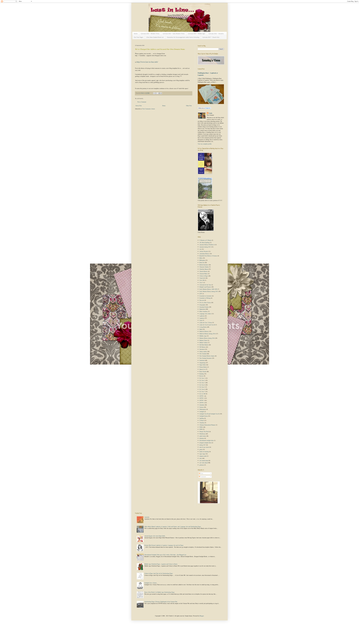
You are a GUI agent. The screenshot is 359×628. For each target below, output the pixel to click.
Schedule (201, 405)
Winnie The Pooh (204, 431)
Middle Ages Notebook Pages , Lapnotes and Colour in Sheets (160, 564)
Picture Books (203, 367)
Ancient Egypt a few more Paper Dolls (154, 536)
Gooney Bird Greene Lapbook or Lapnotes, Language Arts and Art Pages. (164, 545)
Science (201, 407)
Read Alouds (202, 371)
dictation (201, 438)
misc (200, 458)
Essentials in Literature (205, 296)
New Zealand (202, 354)
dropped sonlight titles (205, 443)
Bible (200, 258)
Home (136, 33)
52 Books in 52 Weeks (205, 240)
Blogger (202, 616)
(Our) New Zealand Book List (155, 37)
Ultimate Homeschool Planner (207, 425)
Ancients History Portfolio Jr (207, 245)
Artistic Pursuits (203, 251)
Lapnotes (201, 318)
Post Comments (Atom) (148, 109)
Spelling (201, 418)
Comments (203, 476)
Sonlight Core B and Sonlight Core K (209, 414)
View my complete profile (205, 144)
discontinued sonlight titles (206, 440)
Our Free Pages (138, 37)
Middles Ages (203, 336)
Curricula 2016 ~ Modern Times (150, 33)
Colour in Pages (203, 276)
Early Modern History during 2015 (208, 291)
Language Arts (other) (205, 314)
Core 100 (201, 280)
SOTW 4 (201, 403)
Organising (202, 363)
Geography (202, 305)
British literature (203, 265)
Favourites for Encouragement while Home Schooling (183, 37)
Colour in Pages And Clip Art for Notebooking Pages (158, 573)
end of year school (204, 447)
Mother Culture (203, 342)
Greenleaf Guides (204, 307)
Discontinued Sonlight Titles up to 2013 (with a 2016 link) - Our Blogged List (165, 555)
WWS (200, 429)
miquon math (202, 456)
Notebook (202, 360)
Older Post (189, 105)
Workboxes (202, 434)
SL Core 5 (202, 387)
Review (201, 376)
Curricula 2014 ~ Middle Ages (196, 33)
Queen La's (202, 369)
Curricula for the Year (205, 285)
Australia (146, 517)
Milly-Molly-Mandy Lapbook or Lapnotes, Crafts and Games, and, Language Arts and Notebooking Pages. (172, 526)
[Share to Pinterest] (161, 93)
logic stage (202, 454)
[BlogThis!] (156, 93)
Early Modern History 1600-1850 (208, 289)
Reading (201, 374)
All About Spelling (204, 242)
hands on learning (204, 451)
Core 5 (201, 282)
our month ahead (203, 460)
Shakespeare (202, 409)
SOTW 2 (201, 398)
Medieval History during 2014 (207, 334)
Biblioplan (202, 260)
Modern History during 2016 (207, 338)
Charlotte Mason (203, 269)
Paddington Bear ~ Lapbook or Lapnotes (208, 74)
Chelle (210, 113)
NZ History (202, 347)
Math (200, 329)
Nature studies (203, 351)
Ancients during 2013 (205, 247)
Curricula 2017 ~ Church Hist (210, 37)
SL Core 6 (202, 389)
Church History (203, 271)
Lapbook (201, 316)
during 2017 (202, 445)
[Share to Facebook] (159, 93)
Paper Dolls (202, 365)
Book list (201, 262)
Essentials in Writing (204, 298)
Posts (201, 473)
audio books (202, 436)
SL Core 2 (202, 380)
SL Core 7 (202, 391)
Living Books (203, 327)
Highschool (202, 309)
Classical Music (203, 273)
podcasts (201, 465)
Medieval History (204, 331)
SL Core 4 (202, 385)
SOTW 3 (201, 400)
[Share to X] (157, 93)
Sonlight (201, 411)
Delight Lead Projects (205, 287)
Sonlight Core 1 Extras (150, 583)
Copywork (202, 278)
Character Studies (204, 267)
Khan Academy (203, 311)
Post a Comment (141, 102)
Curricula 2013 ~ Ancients (216, 33)
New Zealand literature (205, 358)
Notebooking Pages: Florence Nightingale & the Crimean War (160, 601)
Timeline (201, 423)
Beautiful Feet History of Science (208, 256)
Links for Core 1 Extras (205, 322)
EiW (200, 294)
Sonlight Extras (203, 416)
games (201, 449)
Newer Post (139, 105)
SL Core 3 (202, 383)
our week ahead (203, 463)
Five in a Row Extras (205, 302)
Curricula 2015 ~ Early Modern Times (174, 33)
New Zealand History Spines (207, 356)
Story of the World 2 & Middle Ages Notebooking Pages (159, 592)
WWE (201, 427)
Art (200, 249)
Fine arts (201, 300)
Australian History (204, 253)
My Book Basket (203, 345)
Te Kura (201, 420)
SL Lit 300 (202, 394)
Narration (201, 349)
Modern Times (203, 340)
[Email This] (154, 93)
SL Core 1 (202, 378)
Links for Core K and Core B (207, 325)
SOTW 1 (201, 396)
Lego (200, 320)
